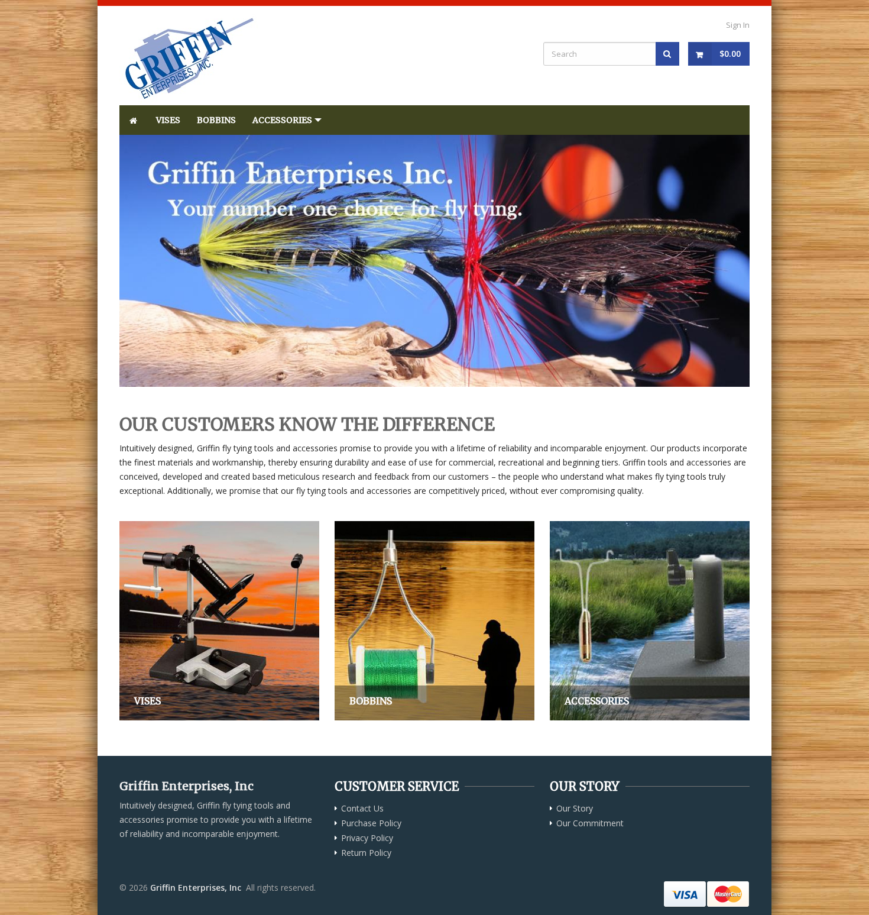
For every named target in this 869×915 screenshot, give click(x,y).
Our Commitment (590, 823)
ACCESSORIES (282, 120)
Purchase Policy (371, 823)
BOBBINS (216, 120)
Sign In (738, 25)
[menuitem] (133, 120)
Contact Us (362, 808)
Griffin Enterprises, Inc (195, 887)
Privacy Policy (367, 838)
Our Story (574, 808)
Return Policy (366, 853)
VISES (168, 120)
